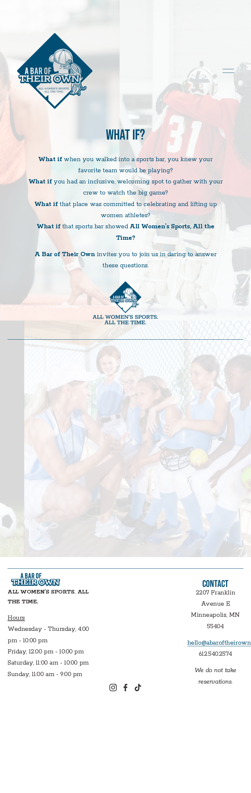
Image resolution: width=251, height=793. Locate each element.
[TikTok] (138, 687)
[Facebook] (125, 687)
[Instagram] (113, 687)
